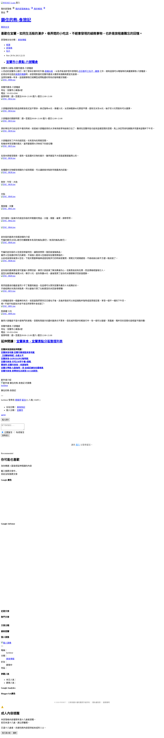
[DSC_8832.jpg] (8, 99)
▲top (3, 415)
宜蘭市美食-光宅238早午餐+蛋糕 (16, 362)
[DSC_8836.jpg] (8, 158)
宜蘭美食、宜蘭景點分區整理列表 (39, 341)
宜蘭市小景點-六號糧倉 (22, 62)
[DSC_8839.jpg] (8, 184)
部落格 (9, 48)
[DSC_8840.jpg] (8, 196)
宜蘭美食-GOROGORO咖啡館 (14, 359)
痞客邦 (18, 400)
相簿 (8, 45)
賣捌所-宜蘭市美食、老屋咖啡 (14, 365)
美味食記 (21, 407)
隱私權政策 (96, 702)
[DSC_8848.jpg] (8, 261)
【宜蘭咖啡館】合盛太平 (12, 355)
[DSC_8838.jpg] (8, 172)
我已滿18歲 (6, 733)
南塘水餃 (49, 71)
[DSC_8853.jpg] (8, 291)
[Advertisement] (78, 502)
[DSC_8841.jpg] (8, 208)
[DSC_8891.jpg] (8, 306)
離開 (14, 733)
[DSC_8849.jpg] (8, 276)
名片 (8, 51)
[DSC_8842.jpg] (8, 221)
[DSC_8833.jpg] (8, 121)
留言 (24, 400)
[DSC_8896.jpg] (8, 314)
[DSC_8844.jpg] (8, 227)
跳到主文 (5, 27)
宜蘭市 (20, 410)
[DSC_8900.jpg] (8, 80)
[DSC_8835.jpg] (8, 146)
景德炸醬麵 (20, 74)
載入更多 (5, 420)
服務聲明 (106, 702)
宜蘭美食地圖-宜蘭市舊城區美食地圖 (17, 352)
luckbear (4, 385)
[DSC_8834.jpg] (8, 111)
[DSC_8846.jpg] (8, 242)
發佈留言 (5, 435)
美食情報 (22, 40)
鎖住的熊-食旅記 (16, 20)
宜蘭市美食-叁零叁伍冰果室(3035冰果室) (19, 371)
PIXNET (63, 702)
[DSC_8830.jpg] (8, 131)
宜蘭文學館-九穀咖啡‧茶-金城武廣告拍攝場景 (22, 368)
